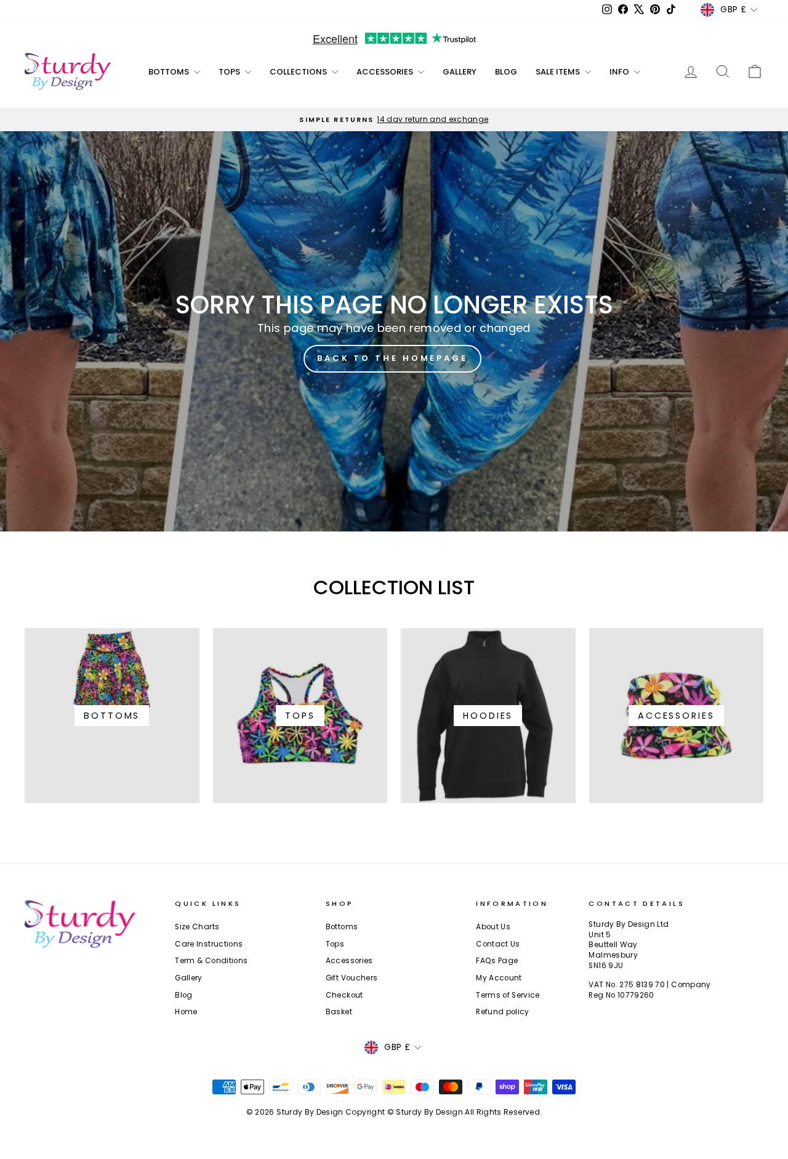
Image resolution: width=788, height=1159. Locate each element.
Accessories (385, 72)
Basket (339, 1012)
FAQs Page (497, 961)
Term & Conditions (211, 961)
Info (620, 72)
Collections (299, 72)
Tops (230, 72)
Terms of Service (508, 995)
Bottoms (169, 72)
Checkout (344, 995)
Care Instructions (209, 944)
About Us (493, 927)
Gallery (459, 72)
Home (186, 1012)
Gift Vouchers (352, 978)
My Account (499, 978)
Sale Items (559, 72)
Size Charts (197, 927)
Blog (506, 72)
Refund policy (502, 1012)
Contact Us (498, 944)
